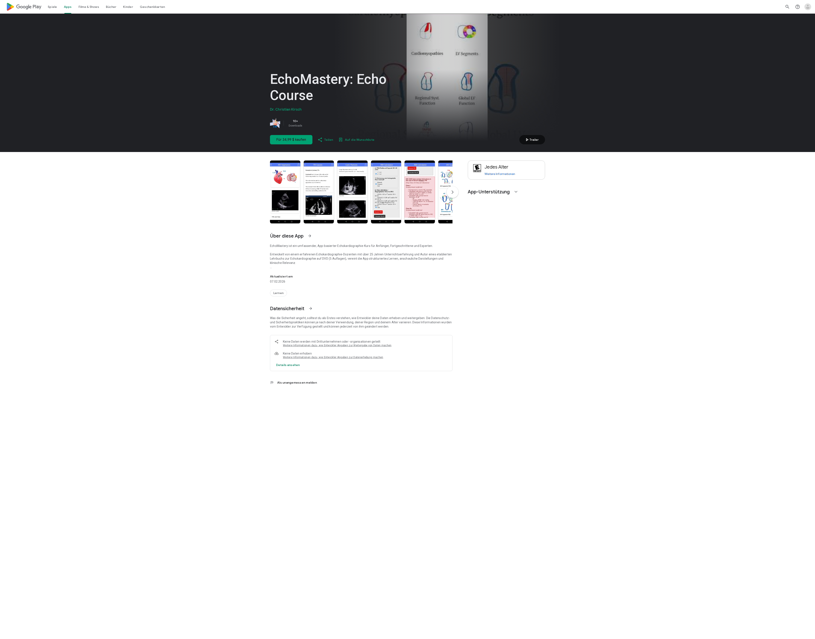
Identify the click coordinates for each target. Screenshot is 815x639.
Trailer (531, 139)
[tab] (52, 7)
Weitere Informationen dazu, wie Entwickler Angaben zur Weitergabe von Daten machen (337, 345)
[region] (329, 123)
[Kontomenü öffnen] (808, 7)
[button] (285, 191)
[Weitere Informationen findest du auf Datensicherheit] (310, 308)
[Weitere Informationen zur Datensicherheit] (287, 365)
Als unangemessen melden (293, 382)
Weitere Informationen (500, 174)
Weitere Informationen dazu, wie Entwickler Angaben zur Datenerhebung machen (333, 357)
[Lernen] (278, 293)
